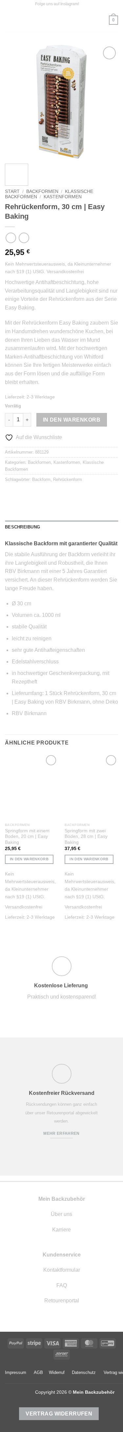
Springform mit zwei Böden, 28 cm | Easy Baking (86, 836)
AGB (38, 1372)
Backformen (42, 191)
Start (12, 191)
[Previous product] (24, 238)
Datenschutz (84, 1372)
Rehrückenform (67, 479)
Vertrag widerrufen (59, 1413)
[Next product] (11, 238)
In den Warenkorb (71, 420)
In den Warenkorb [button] (29, 859)
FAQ (61, 1285)
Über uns (61, 1214)
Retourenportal (61, 1300)
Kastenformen (63, 196)
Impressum (15, 1372)
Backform (41, 479)
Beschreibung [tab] (22, 527)
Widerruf (57, 1372)
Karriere (61, 1229)
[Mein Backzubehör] (61, 20)
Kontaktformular (61, 1270)
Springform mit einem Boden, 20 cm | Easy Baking (27, 836)
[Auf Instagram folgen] (85, 4)
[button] (9, 20)
